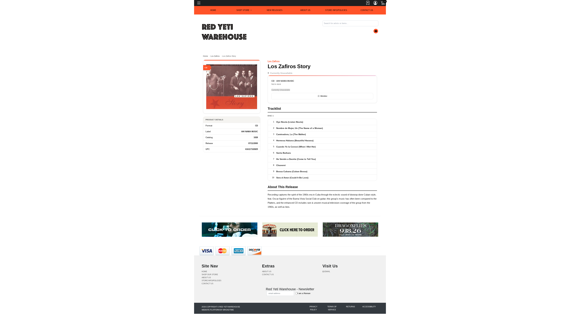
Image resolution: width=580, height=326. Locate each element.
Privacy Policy (313, 308)
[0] (383, 3)
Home (205, 56)
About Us (305, 10)
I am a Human (303, 293)
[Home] (224, 32)
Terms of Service (332, 308)
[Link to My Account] (375, 3)
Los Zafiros (215, 56)
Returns (350, 307)
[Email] (375, 31)
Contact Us (367, 10)
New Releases (274, 10)
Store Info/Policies (336, 10)
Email (327, 271)
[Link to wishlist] (368, 3)
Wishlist (323, 96)
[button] (244, 10)
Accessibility (369, 307)
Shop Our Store (210, 274)
